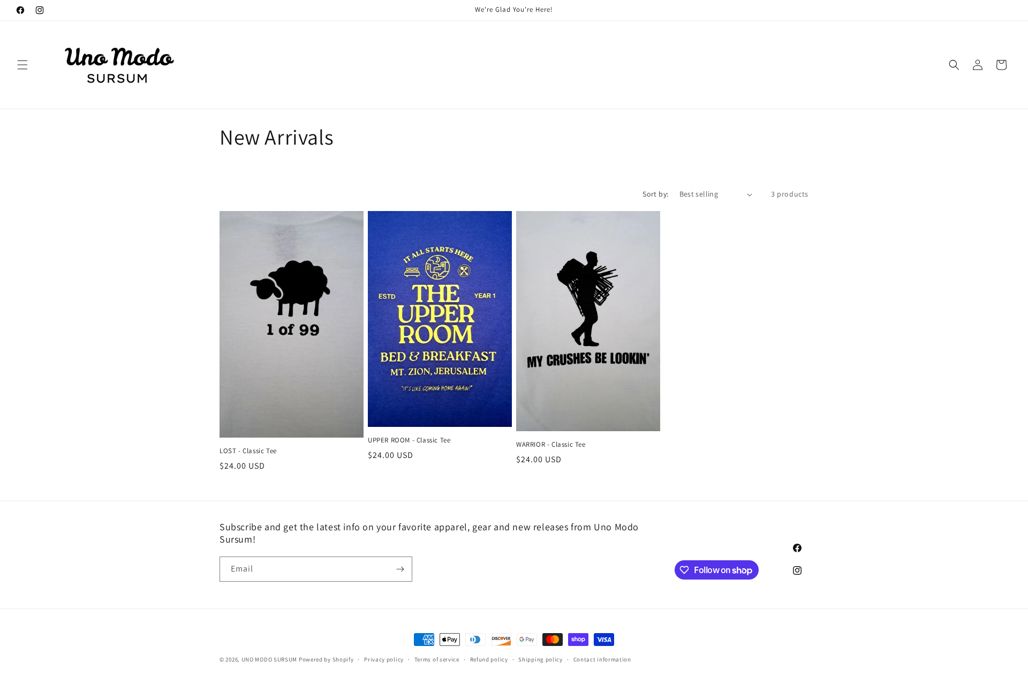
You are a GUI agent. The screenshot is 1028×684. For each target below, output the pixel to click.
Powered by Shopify (326, 659)
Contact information (602, 659)
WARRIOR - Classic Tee (551, 444)
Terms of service (436, 659)
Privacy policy (384, 659)
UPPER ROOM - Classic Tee (409, 440)
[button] (22, 65)
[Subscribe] (400, 569)
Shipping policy (540, 659)
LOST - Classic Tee (248, 451)
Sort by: (655, 194)
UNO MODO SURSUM (269, 659)
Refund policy (489, 659)
